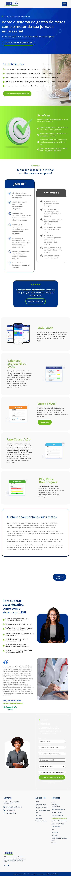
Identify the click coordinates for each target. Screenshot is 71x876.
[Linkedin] (8, 865)
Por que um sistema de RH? (43, 811)
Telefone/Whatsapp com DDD (49, 751)
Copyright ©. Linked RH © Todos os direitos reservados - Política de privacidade (36, 874)
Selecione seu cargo (46, 763)
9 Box (53, 802)
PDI (52, 829)
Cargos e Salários (56, 812)
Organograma (55, 826)
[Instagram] (4, 865)
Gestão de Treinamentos (59, 821)
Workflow (54, 843)
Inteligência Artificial (57, 824)
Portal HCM (55, 832)
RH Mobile (54, 835)
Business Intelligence (58, 809)
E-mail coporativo (45, 744)
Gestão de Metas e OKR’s (59, 818)
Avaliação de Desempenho (55, 805)
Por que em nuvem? (42, 807)
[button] (64, 4)
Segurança (39, 818)
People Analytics (41, 805)
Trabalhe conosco (41, 821)
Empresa (42, 757)
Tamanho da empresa (46, 770)
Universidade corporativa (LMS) (59, 839)
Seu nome (42, 738)
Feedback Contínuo (57, 815)
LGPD (37, 802)
